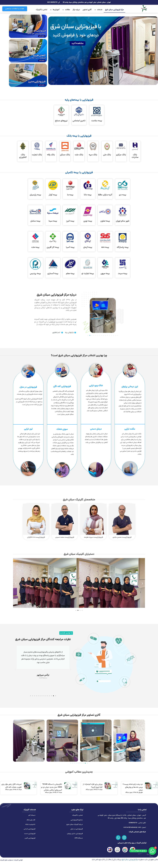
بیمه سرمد (122, 273)
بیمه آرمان (87, 247)
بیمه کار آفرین (53, 247)
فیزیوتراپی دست (29, 833)
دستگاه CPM (79, 838)
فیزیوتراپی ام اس (29, 829)
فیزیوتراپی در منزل (28, 387)
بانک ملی (107, 154)
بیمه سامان (35, 221)
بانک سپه (93, 154)
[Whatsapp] (118, 837)
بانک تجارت (37, 154)
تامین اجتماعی (79, 120)
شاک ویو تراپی (96, 385)
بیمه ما (70, 194)
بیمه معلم (70, 273)
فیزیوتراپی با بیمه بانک (79, 136)
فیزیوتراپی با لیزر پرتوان (75, 833)
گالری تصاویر (87, 9)
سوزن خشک (62, 429)
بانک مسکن (65, 154)
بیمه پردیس (35, 273)
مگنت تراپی (129, 429)
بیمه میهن (105, 273)
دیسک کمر (31, 815)
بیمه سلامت (96, 120)
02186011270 (133, 823)
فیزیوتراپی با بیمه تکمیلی (79, 173)
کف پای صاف (31, 820)
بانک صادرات (135, 156)
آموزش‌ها (56, 9)
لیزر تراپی (28, 429)
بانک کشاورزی (23, 156)
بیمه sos (105, 247)
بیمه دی (122, 194)
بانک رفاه (51, 154)
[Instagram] (124, 837)
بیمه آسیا (70, 247)
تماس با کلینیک (41, 9)
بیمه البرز (70, 221)
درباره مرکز (76, 9)
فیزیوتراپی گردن (30, 838)
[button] (91, 335)
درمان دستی (96, 429)
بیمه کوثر (53, 194)
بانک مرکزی (121, 154)
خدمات (99, 9)
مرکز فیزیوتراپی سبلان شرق (114, 9)
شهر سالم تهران (122, 221)
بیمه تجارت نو (88, 273)
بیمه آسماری (52, 273)
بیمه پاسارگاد (123, 247)
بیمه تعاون (105, 221)
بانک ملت (79, 154)
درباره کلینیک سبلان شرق (74, 824)
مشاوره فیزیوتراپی (77, 820)
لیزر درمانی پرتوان (130, 386)
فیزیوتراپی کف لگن (62, 386)
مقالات (67, 9)
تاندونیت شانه (30, 824)
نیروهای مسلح (61, 120)
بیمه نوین (87, 221)
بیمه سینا (53, 221)
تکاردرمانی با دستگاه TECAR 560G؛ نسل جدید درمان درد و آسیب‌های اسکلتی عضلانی (51, 787)
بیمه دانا (87, 194)
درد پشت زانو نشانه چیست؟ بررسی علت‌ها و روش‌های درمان (133, 787)
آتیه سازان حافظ (105, 194)
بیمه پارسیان (35, 194)
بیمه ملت (35, 247)
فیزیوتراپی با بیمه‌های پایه (79, 100)
